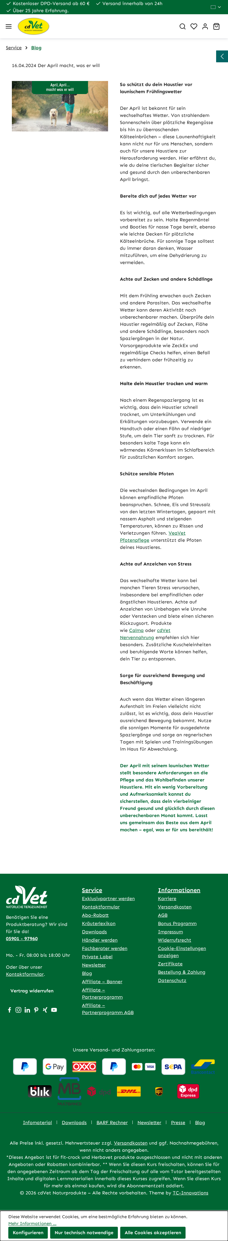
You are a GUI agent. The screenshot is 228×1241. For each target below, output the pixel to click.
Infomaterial (37, 1122)
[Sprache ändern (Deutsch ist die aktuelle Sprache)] (216, 7)
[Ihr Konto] (205, 26)
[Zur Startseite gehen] (94, 26)
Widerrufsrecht (174, 940)
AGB (162, 915)
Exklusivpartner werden (108, 898)
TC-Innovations (190, 1193)
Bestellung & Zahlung (181, 972)
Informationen (179, 890)
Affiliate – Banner (102, 981)
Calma (136, 630)
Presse (178, 1122)
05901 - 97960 (22, 938)
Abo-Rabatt (95, 915)
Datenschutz (172, 980)
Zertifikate (170, 964)
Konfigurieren (28, 1232)
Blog (87, 973)
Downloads (94, 932)
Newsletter (94, 965)
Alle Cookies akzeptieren (153, 1232)
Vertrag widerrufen (31, 991)
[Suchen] (182, 26)
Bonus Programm (177, 923)
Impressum (170, 932)
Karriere (167, 898)
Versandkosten (174, 907)
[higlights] (222, 56)
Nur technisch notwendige (84, 1232)
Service (92, 890)
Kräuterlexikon (98, 923)
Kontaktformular (25, 974)
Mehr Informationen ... (32, 1223)
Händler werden (100, 940)
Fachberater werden (104, 948)
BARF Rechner (112, 1122)
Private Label (97, 956)
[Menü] (8, 26)
